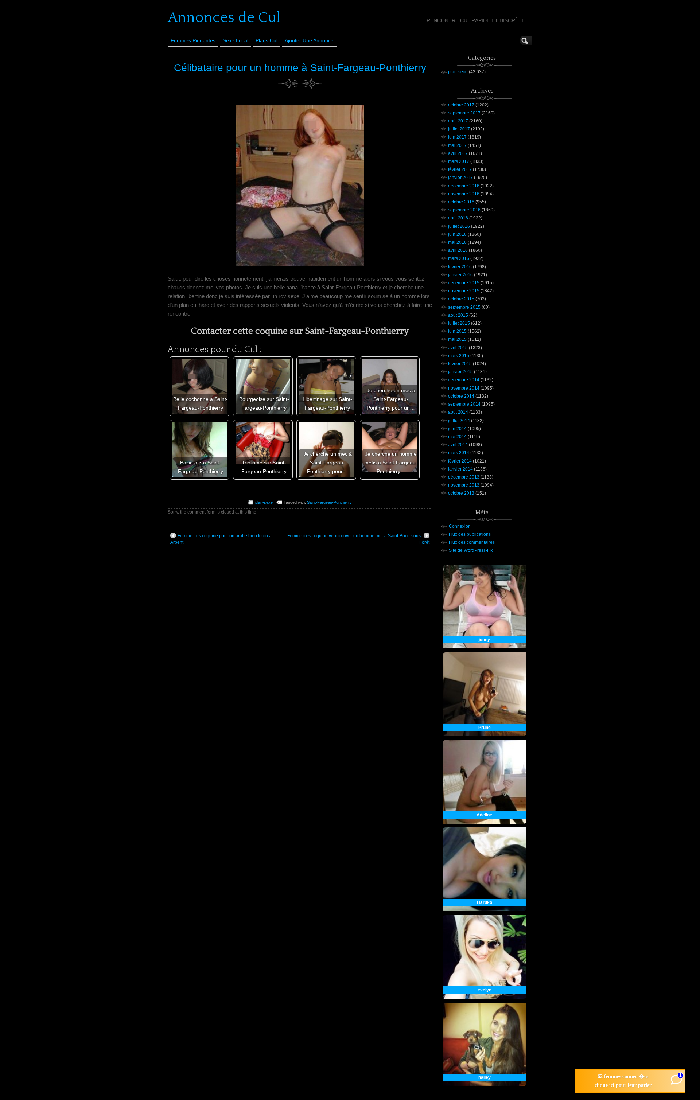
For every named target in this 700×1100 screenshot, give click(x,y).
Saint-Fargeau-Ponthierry (329, 502)
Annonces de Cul (224, 17)
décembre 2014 (463, 379)
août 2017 (458, 121)
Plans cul (266, 40)
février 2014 (460, 461)
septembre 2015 (464, 307)
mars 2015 (458, 355)
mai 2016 (457, 242)
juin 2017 (457, 137)
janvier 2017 (460, 177)
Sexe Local (235, 40)
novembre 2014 (463, 388)
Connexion (460, 526)
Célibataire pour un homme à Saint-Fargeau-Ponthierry (300, 67)
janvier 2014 (460, 469)
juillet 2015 (459, 323)
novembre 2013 (463, 485)
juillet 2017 (459, 129)
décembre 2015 (463, 282)
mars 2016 (458, 258)
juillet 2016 (459, 226)
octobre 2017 (461, 105)
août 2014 (458, 412)
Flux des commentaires (472, 542)
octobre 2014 (461, 396)
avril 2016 (458, 250)
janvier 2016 (460, 274)
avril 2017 (458, 153)
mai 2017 (457, 145)
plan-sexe (264, 502)
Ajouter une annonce (309, 40)
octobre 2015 (461, 298)
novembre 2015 (463, 290)
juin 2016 (457, 234)
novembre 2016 (463, 193)
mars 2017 (458, 161)
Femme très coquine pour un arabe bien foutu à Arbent (221, 539)
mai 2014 (457, 436)
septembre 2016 (464, 209)
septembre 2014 (464, 404)
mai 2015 (457, 339)
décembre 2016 (463, 185)
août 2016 (458, 218)
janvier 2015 (460, 371)
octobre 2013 (461, 493)
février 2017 (460, 169)
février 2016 (460, 266)
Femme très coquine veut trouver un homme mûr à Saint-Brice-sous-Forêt (358, 539)
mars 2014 (458, 452)
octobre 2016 (461, 201)
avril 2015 (458, 347)
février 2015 (460, 363)
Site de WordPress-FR (471, 550)
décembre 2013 (463, 477)
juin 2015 (457, 331)
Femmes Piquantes (193, 40)
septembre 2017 (464, 113)
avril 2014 (458, 444)
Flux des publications (470, 534)
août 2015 (458, 315)
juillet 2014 (459, 420)
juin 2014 (457, 428)
